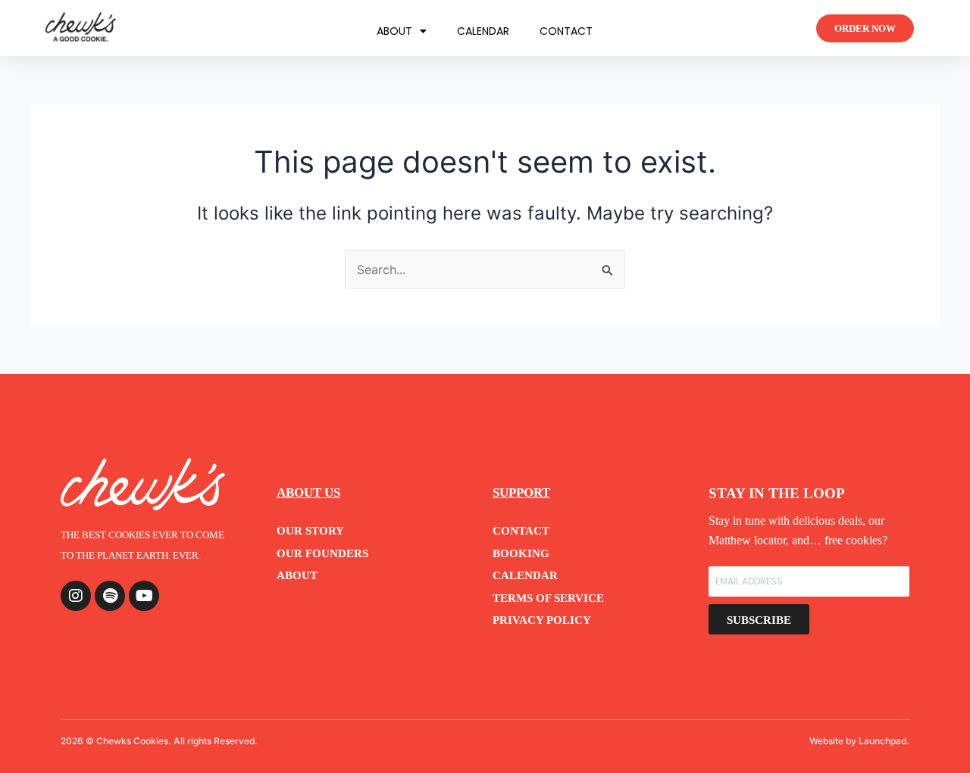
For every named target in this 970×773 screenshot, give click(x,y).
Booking (521, 553)
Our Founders (322, 553)
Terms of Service (548, 597)
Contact (566, 31)
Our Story (310, 530)
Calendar (483, 31)
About (394, 31)
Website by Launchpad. (859, 741)
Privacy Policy (542, 619)
